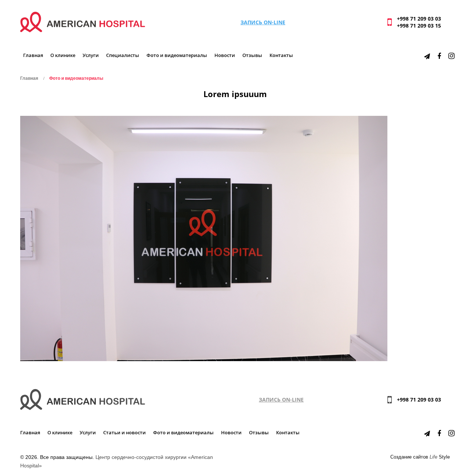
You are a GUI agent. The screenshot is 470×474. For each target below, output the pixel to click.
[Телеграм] (427, 56)
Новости (224, 55)
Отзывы (252, 55)
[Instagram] (451, 56)
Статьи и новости (124, 433)
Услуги (91, 55)
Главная (33, 55)
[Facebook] (439, 56)
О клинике (62, 55)
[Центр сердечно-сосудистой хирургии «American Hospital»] (82, 21)
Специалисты (122, 55)
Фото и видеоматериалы (177, 55)
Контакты (281, 55)
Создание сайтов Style (420, 457)
